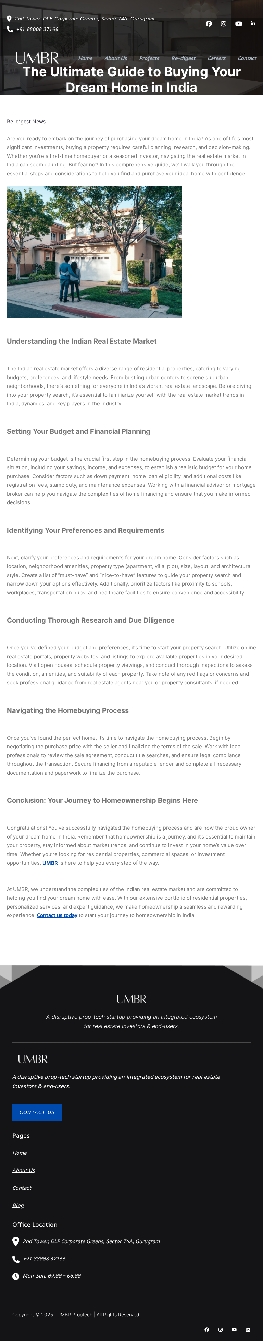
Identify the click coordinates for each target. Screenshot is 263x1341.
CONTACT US (37, 1112)
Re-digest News (26, 121)
